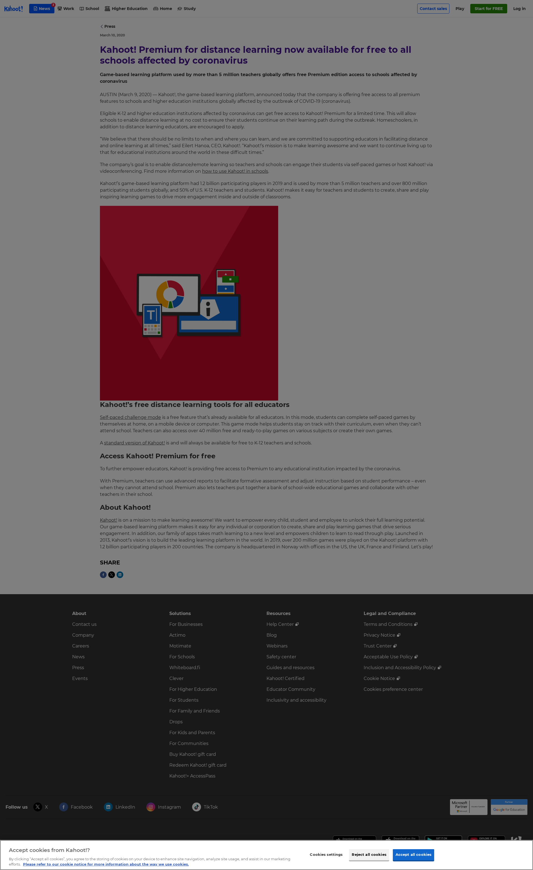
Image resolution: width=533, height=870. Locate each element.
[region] (266, 855)
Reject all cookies (369, 854)
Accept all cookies (413, 854)
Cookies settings (326, 854)
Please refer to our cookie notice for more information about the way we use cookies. (106, 864)
